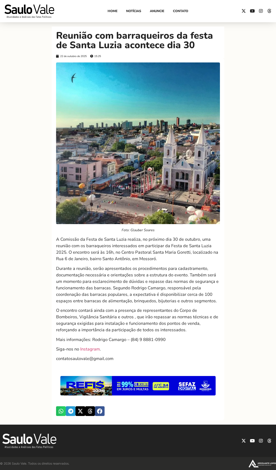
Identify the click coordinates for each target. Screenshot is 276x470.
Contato (180, 11)
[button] (61, 411)
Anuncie (157, 11)
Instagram (90, 349)
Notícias (133, 11)
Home (113, 11)
